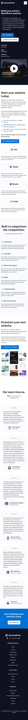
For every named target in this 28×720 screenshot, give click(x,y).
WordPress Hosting (13, 665)
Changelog (13, 698)
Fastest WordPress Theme (13, 695)
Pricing (13, 649)
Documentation (13, 690)
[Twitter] (10, 638)
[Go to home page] (8, 3)
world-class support (11, 129)
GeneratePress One (13, 674)
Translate (13, 703)
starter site (13, 120)
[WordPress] (13, 638)
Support (13, 693)
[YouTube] (18, 638)
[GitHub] (16, 638)
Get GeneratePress (10, 141)
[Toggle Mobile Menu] (25, 2)
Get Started (7, 35)
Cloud (12, 681)
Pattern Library (13, 654)
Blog (13, 662)
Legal (13, 701)
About (13, 647)
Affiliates (13, 657)
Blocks (13, 679)
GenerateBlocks (10, 126)
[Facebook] (7, 638)
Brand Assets (13, 660)
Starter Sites (13, 652)
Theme (13, 676)
